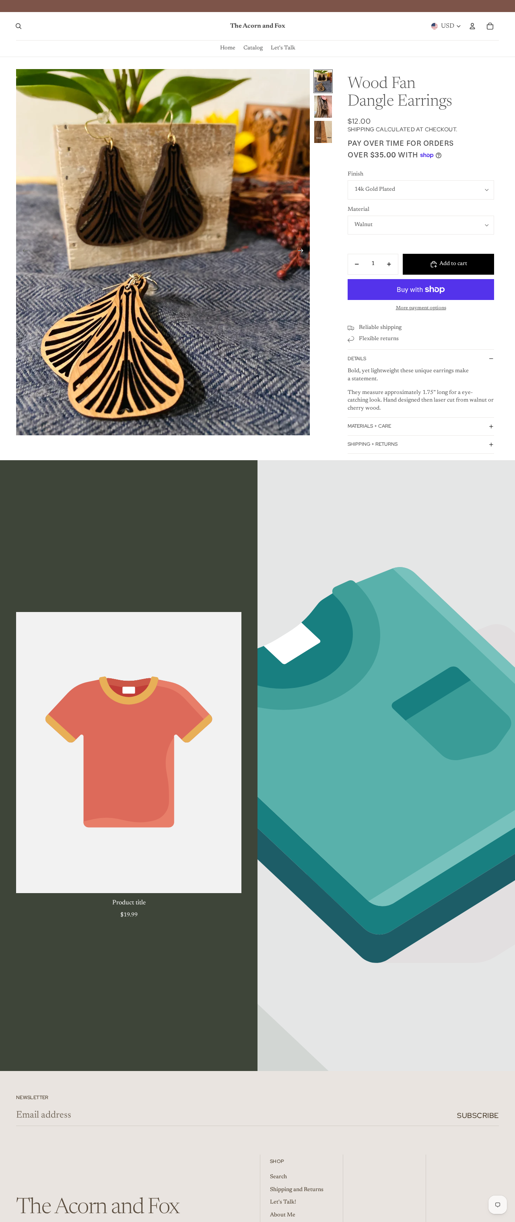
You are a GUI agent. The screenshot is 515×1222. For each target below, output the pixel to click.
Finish (355, 174)
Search (278, 1177)
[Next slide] (303, 252)
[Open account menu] (472, 26)
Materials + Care (369, 426)
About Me (282, 1215)
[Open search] (18, 26)
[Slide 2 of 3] (323, 107)
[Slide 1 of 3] (323, 81)
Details (357, 358)
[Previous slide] (22, 252)
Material (358, 209)
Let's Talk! (283, 1202)
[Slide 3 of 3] (323, 132)
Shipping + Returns (373, 444)
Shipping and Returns (296, 1190)
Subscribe (478, 1115)
